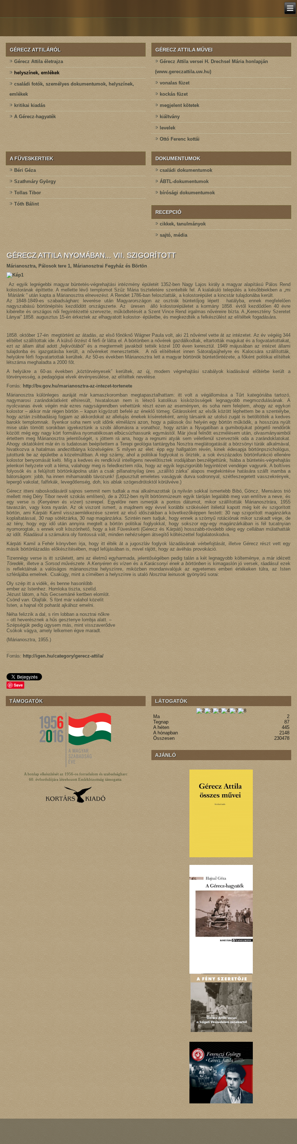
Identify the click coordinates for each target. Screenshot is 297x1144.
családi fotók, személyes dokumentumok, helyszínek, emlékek (71, 89)
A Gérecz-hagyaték (35, 116)
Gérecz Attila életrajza (38, 61)
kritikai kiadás (29, 105)
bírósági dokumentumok (187, 192)
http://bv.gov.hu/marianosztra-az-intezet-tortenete (77, 386)
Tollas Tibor (27, 192)
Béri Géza (25, 170)
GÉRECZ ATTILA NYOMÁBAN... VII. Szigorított (91, 255)
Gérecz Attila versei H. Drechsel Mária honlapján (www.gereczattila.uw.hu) (211, 66)
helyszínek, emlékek (36, 72)
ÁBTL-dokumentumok (184, 181)
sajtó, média (173, 235)
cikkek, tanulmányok (183, 224)
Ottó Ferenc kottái (180, 139)
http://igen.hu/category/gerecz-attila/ (63, 656)
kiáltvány (170, 116)
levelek (167, 127)
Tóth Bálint (26, 204)
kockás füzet (174, 94)
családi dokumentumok (186, 170)
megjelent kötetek (179, 105)
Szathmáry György (35, 181)
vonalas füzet (174, 83)
